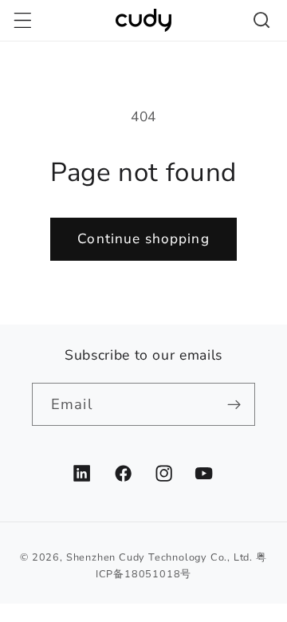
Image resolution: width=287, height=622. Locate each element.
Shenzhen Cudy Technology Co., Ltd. (159, 557)
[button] (22, 20)
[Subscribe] (234, 404)
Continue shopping (143, 239)
